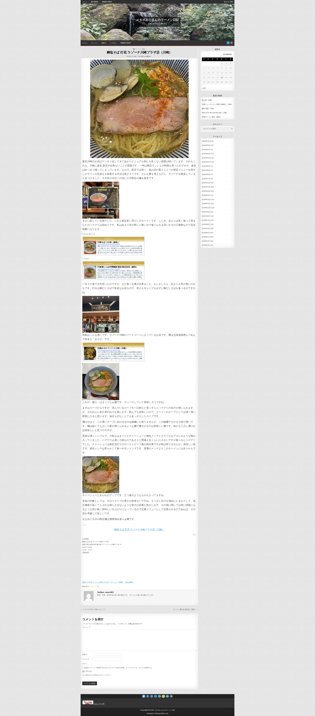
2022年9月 (206, 149)
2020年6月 (206, 174)
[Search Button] (231, 42)
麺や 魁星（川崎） (208, 108)
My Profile (94, 1)
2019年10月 (206, 208)
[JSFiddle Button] (155, 696)
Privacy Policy (107, 1)
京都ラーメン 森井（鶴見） (211, 117)
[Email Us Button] (159, 696)
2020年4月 (206, 183)
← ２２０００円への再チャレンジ (93, 609)
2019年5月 (206, 228)
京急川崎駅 (129, 582)
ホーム (84, 1)
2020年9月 (206, 166)
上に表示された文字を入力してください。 (97, 675)
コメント (86, 627)
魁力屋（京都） (207, 100)
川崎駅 (120, 582)
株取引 (104, 43)
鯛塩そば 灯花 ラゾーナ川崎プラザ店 (95, 582)
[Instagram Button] (151, 696)
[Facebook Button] (147, 696)
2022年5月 (206, 154)
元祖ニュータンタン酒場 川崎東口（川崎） (217, 104)
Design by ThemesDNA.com (157, 713)
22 (222, 77)
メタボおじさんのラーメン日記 (157, 20)
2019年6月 (206, 224)
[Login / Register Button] (228, 42)
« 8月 (204, 88)
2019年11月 (206, 203)
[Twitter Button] (143, 696)
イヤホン (113, 43)
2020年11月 (206, 162)
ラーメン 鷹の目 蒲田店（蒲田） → (185, 609)
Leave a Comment (145, 56)
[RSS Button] (163, 696)
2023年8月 (206, 145)
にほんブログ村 (98, 704)
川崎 (143, 49)
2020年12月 (206, 158)
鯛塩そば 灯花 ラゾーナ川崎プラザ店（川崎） (139, 52)
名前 (84, 654)
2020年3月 (206, 187)
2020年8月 (206, 170)
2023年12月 (206, 141)
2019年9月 (206, 212)
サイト (84, 664)
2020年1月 (206, 195)
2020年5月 (206, 179)
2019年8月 (206, 216)
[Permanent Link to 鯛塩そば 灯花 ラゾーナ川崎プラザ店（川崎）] (139, 109)
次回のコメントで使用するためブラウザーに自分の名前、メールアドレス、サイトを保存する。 (118, 668)
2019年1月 (206, 245)
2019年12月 (206, 199)
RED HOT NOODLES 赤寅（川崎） (215, 113)
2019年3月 (206, 237)
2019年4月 (206, 233)
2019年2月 (206, 241)
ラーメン (94, 43)
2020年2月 (206, 191)
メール (85, 659)
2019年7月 (206, 220)
